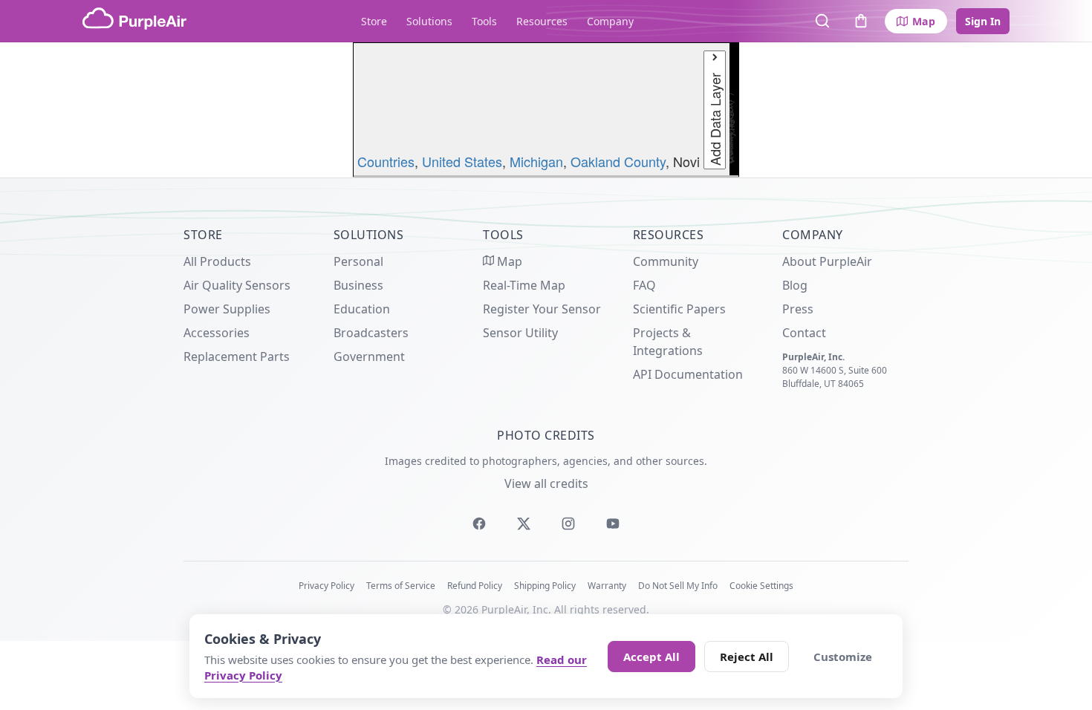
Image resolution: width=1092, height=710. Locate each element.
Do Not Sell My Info (678, 585)
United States (462, 161)
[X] (523, 523)
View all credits (546, 483)
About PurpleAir (827, 261)
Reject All (746, 656)
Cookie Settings (761, 585)
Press (797, 309)
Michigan (536, 161)
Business (358, 285)
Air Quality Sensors (236, 285)
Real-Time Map (524, 285)
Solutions (429, 21)
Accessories (216, 333)
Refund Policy (474, 585)
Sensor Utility (520, 333)
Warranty (607, 585)
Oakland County (618, 161)
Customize (842, 656)
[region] (546, 110)
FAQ (644, 285)
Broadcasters (371, 333)
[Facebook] (479, 523)
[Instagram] (568, 523)
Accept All (651, 656)
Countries (386, 161)
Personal (358, 261)
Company (610, 21)
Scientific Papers (679, 309)
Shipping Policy (545, 585)
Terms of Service (400, 585)
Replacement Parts (236, 356)
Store (374, 21)
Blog (794, 285)
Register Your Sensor (542, 309)
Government (369, 356)
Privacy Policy (326, 585)
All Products (217, 261)
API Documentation (688, 374)
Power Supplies (226, 309)
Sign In (983, 21)
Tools (484, 21)
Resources (542, 21)
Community (665, 261)
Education (362, 309)
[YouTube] (612, 523)
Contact (804, 333)
